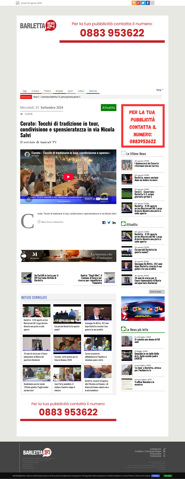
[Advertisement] (92, 66)
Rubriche (93, 91)
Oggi (25, 91)
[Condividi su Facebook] (104, 224)
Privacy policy (155, 454)
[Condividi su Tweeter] (109, 224)
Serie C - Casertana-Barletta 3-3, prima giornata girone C (56, 97)
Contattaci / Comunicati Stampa (148, 451)
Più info (155, 476)
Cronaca (35, 91)
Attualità (59, 91)
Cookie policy (155, 456)
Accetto (168, 476)
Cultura (81, 91)
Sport (70, 91)
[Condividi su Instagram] (114, 224)
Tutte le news (155, 291)
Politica (47, 91)
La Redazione (155, 449)
